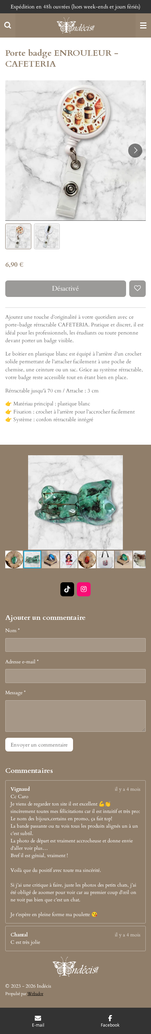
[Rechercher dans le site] (7, 25)
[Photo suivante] (135, 151)
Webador (35, 993)
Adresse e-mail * (22, 661)
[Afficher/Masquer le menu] (143, 25)
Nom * (12, 630)
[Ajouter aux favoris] (137, 288)
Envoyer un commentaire (39, 744)
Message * (15, 692)
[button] (18, 237)
